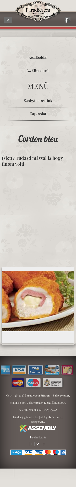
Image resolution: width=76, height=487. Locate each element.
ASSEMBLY (38, 428)
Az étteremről (38, 70)
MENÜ (38, 86)
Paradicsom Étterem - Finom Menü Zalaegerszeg (38, 11)
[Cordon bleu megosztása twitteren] (36, 444)
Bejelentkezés (38, 437)
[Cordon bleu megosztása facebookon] (31, 444)
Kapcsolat (38, 113)
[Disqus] (38, 216)
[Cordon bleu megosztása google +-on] (43, 444)
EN (8, 19)
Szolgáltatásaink (38, 100)
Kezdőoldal (38, 57)
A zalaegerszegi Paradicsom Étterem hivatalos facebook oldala (67, 20)
